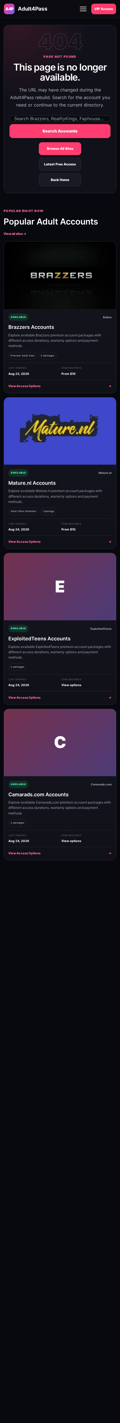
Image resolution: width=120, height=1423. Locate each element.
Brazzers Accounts (31, 327)
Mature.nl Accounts (32, 483)
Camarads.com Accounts (38, 794)
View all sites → (15, 234)
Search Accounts (60, 131)
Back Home (60, 180)
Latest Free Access (60, 164)
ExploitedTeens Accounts (39, 638)
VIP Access (103, 9)
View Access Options (60, 386)
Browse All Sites (60, 148)
